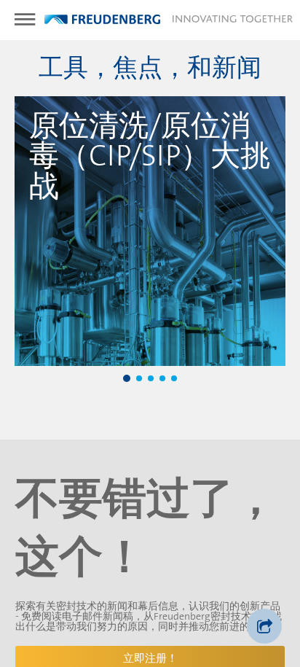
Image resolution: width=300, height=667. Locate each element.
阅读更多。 (152, 340)
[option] (150, 231)
